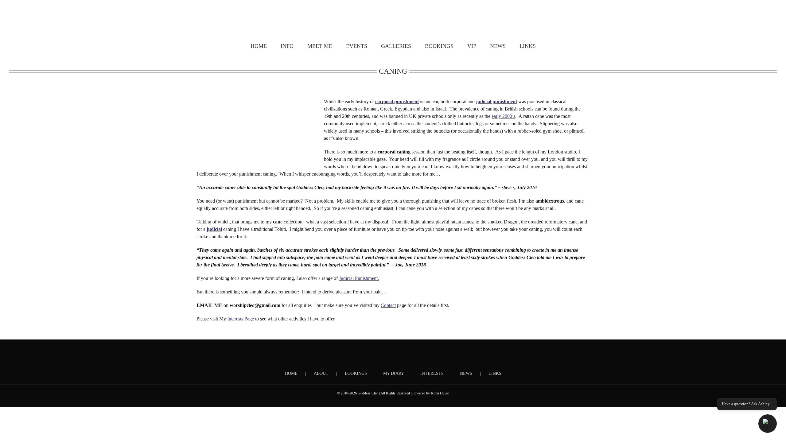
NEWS (466, 373)
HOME (291, 373)
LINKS (494, 373)
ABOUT (321, 373)
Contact (388, 305)
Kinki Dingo (440, 393)
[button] (767, 423)
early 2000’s (503, 116)
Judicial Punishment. (359, 278)
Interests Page (240, 318)
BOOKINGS (356, 373)
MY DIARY (393, 373)
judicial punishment (496, 101)
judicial (214, 229)
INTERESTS (432, 373)
